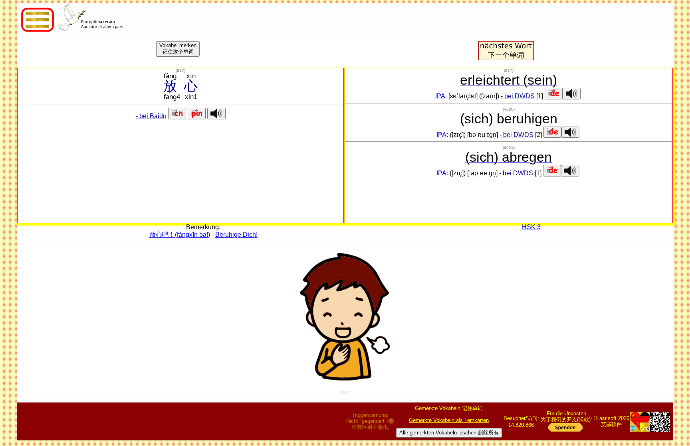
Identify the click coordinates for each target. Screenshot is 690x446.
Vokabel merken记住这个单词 (177, 48)
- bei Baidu (151, 116)
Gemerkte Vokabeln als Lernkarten (449, 420)
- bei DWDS (518, 96)
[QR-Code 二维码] (660, 422)
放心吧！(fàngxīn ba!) (179, 234)
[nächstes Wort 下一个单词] (505, 58)
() (180, 70)
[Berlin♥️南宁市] (640, 422)
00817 (345, 393)
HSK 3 (531, 227)
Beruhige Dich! (236, 234)
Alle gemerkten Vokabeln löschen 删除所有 (449, 433)
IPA (440, 96)
